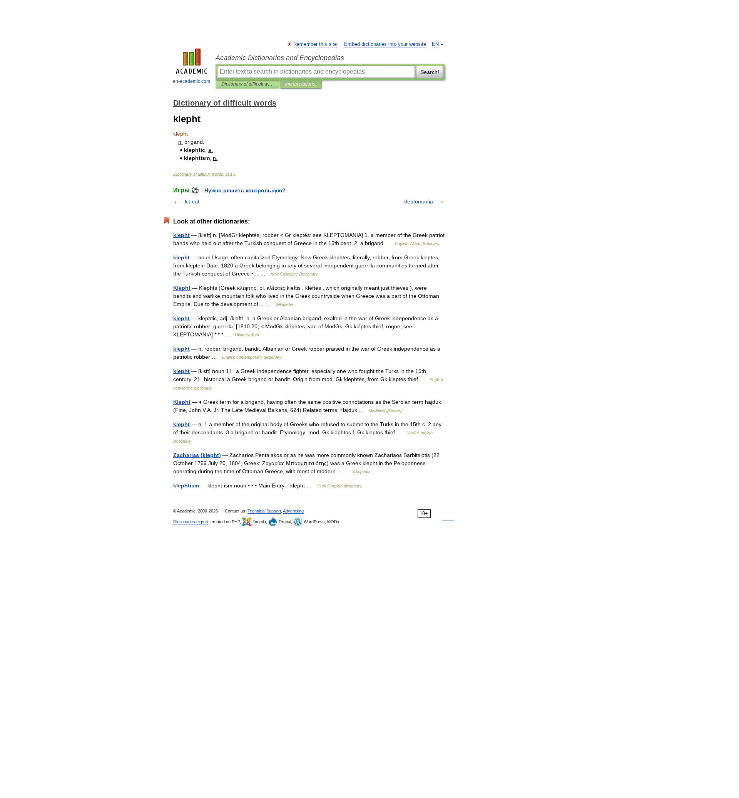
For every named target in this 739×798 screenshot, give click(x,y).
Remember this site (315, 44)
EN (435, 44)
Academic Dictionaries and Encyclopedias (280, 58)
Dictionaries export (190, 521)
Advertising (293, 511)
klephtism (186, 485)
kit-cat (192, 201)
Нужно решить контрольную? (245, 190)
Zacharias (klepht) (197, 455)
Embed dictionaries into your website (385, 44)
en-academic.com (191, 81)
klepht (181, 235)
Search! (429, 72)
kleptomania (418, 201)
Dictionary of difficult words (247, 84)
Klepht (182, 288)
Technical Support (264, 511)
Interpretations (300, 84)
